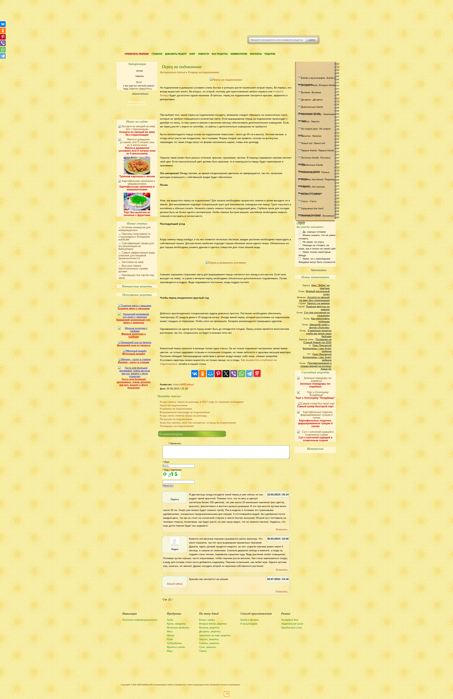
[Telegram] (249, 373)
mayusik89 (179, 384)
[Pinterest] (218, 373)
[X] (226, 373)
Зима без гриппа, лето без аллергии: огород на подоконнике (198, 422)
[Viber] (233, 373)
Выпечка (316, 92)
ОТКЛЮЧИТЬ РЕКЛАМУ (137, 54)
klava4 (171, 583)
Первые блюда (326, 150)
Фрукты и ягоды (176, 647)
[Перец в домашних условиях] (226, 262)
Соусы (313, 201)
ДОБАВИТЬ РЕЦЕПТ (176, 54)
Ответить (282, 529)
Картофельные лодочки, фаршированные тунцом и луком (315, 423)
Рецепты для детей (316, 180)
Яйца (169, 651)
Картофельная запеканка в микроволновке (136, 188)
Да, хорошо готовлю (314, 231)
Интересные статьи (172, 72)
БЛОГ (192, 54)
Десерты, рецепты (210, 631)
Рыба (170, 639)
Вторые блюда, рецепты (213, 623)
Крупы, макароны (176, 623)
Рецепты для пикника (316, 186)
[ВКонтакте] (194, 373)
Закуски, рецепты (209, 639)
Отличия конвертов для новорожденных (134, 229)
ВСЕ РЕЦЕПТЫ (220, 54)
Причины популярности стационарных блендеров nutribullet (134, 236)
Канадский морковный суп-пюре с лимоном (133, 321)
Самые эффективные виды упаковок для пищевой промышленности (136, 255)
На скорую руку (314, 129)
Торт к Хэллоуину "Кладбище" (315, 397)
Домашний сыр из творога (133, 345)
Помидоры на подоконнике (177, 426)
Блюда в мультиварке (316, 79)
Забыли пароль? (140, 94)
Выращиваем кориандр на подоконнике (185, 412)
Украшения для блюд (316, 208)
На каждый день (290, 620)
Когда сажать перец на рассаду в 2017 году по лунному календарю (202, 401)
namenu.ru (171, 17)
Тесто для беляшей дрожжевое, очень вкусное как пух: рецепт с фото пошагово (134, 383)
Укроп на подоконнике (173, 405)
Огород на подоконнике (203, 72)
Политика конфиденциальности (139, 620)
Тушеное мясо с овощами (133, 308)
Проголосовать (318, 270)
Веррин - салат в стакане (133, 362)
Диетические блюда (316, 107)
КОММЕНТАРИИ (239, 54)
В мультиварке (248, 623)
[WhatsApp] (241, 373)
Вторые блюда (327, 85)
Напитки (317, 136)
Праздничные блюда (316, 165)
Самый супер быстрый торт (315, 406)
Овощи (170, 635)
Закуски (315, 121)
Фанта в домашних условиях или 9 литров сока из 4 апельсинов (137, 150)
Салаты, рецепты (209, 643)
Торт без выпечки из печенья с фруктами (137, 214)
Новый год (319, 143)
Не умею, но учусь (313, 241)
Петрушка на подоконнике (176, 419)
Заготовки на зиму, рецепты (215, 635)
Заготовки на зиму (133, 261)
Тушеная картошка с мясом (137, 176)
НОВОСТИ (203, 54)
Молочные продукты (178, 627)
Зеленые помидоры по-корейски (315, 385)
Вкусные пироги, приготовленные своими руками (133, 268)
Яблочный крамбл (133, 353)
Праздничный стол (291, 627)
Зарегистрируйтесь (140, 88)
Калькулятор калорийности (137, 102)
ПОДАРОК (270, 54)
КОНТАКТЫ (256, 54)
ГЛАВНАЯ (157, 54)
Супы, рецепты (207, 647)
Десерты (318, 99)
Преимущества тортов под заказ (136, 276)
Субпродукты (174, 643)
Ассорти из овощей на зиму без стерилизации (137, 133)
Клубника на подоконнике (176, 408)
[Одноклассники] (202, 373)
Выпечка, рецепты (209, 627)
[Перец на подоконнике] (226, 79)
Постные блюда (314, 158)
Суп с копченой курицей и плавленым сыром (315, 439)
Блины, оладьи (207, 620)
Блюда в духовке (249, 620)
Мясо (170, 631)
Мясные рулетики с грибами (133, 335)
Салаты (315, 194)
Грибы (170, 620)
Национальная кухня (292, 623)
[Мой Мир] (210, 373)
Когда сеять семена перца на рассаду (183, 415)
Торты (203, 651)
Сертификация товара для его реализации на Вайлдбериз (136, 246)
